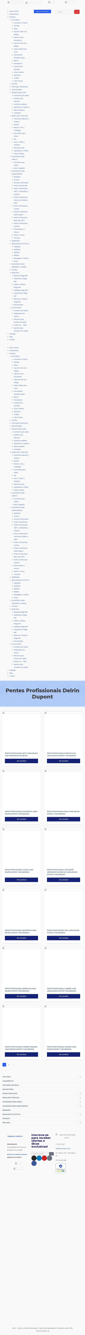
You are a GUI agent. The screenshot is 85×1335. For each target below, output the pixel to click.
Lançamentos (14, 14)
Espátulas (17, 249)
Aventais (16, 26)
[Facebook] (34, 1163)
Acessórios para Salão (21, 95)
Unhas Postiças (19, 154)
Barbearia (17, 177)
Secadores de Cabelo (21, 310)
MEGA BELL (16, 273)
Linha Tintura (18, 81)
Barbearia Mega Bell (20, 276)
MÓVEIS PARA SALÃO (19, 93)
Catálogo (12, 334)
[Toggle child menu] (80, 1077)
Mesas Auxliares (19, 110)
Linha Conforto (19, 72)
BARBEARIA (16, 241)
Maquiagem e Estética (21, 258)
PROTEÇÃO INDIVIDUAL (20, 87)
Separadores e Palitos (21, 151)
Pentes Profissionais (20, 186)
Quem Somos (14, 11)
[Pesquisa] (77, 12)
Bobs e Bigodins (19, 168)
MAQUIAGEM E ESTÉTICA (20, 244)
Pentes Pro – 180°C (20, 325)
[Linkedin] (39, 1158)
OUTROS (15, 270)
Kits (15, 139)
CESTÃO (14, 84)
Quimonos (17, 75)
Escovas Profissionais (21, 183)
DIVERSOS (6, 1118)
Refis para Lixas (19, 148)
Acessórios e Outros (20, 23)
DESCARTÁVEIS (17, 90)
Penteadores (18, 63)
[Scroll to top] (80, 1328)
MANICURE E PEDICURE (20, 116)
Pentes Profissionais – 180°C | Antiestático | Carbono (21, 191)
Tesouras (17, 238)
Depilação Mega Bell (21, 290)
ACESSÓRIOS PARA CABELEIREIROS (15, 1106)
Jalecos (16, 61)
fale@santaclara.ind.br (63, 1149)
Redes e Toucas (19, 235)
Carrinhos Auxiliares (20, 104)
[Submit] (51, 1154)
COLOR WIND (16, 308)
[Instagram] (34, 1158)
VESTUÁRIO (15, 20)
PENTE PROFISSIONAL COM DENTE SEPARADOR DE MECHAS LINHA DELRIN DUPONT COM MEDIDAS (62, 872)
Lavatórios (17, 113)
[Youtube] (44, 1158)
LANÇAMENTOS (7, 1081)
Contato (12, 340)
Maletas (16, 255)
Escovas (16, 180)
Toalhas (16, 78)
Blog (11, 337)
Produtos (12, 17)
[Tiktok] (49, 1158)
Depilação (17, 247)
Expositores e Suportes (21, 107)
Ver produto (21, 761)
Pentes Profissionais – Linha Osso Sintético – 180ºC (21, 200)
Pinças (16, 261)
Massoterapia (18, 305)
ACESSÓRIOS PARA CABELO (12, 1102)
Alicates (16, 124)
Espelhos (17, 252)
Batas (16, 29)
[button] (18, 344)
